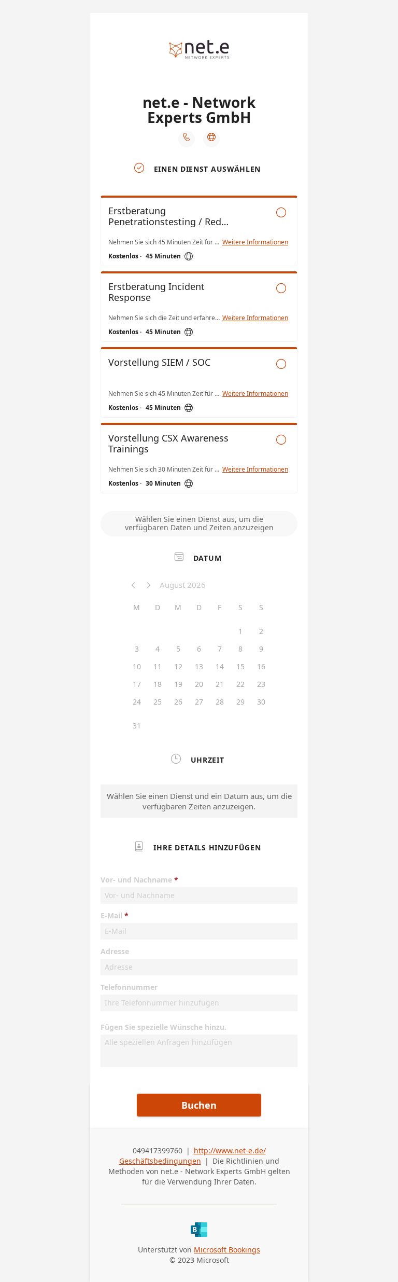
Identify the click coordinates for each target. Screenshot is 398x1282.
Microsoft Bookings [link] (227, 1250)
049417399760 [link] (157, 1150)
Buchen (199, 1105)
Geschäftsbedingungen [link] (160, 1161)
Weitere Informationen (255, 242)
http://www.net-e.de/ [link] (230, 1150)
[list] (199, 347)
